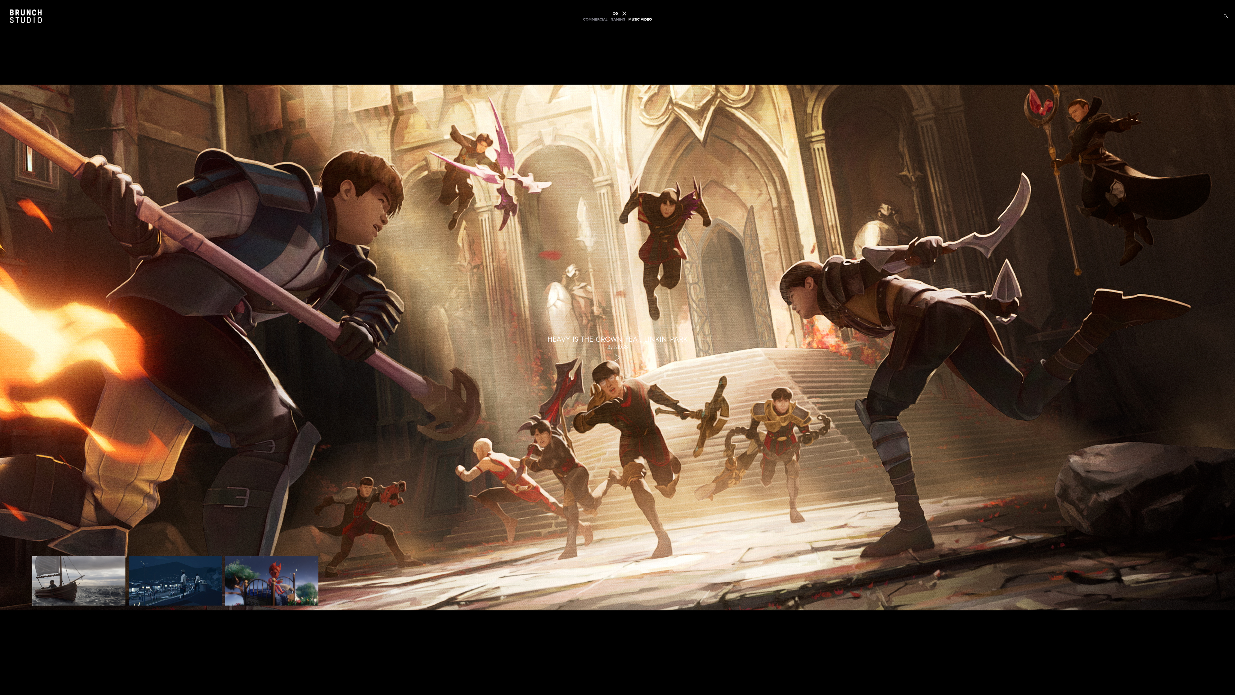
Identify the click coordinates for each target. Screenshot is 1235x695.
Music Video (640, 19)
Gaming (618, 19)
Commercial (595, 19)
